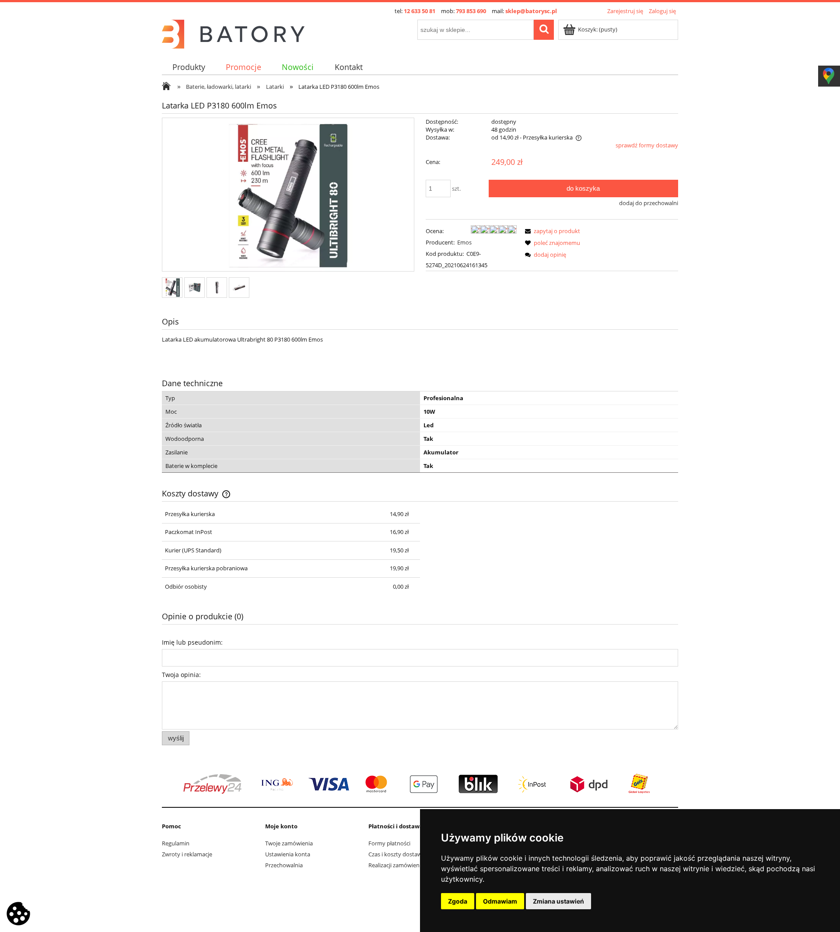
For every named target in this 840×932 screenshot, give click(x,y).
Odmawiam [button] (500, 901)
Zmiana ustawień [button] (558, 901)
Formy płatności (389, 843)
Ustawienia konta (287, 854)
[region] (420, 784)
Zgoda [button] (457, 901)
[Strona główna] (233, 33)
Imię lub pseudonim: (192, 642)
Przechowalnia (284, 865)
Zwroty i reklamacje (187, 854)
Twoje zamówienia (289, 843)
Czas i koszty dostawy (396, 854)
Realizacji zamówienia (396, 865)
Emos (464, 242)
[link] (420, 784)
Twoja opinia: (181, 674)
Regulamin (175, 843)
